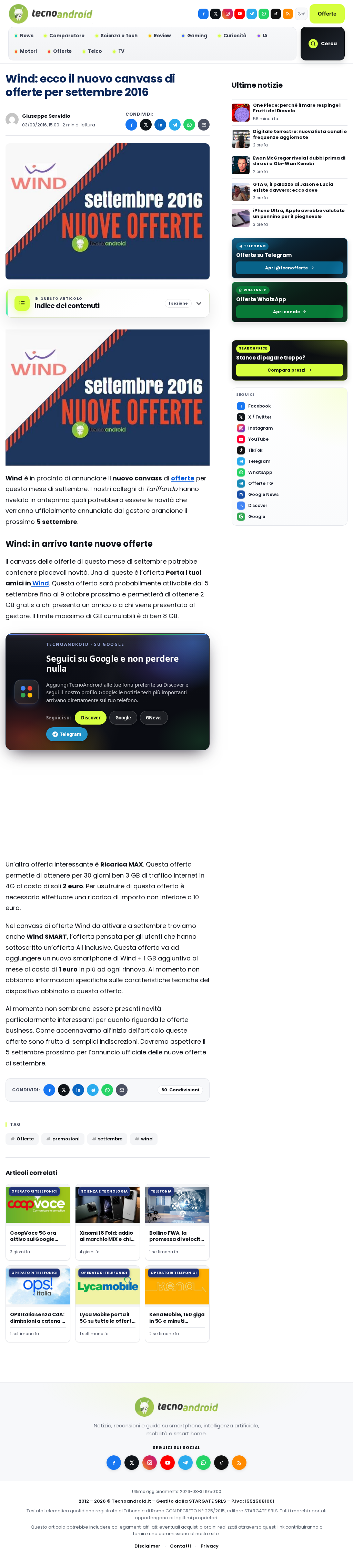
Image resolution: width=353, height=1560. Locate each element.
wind (146, 1139)
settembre (110, 1139)
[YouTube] (239, 14)
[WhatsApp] (189, 125)
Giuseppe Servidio (46, 116)
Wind (40, 583)
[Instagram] (227, 14)
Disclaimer (147, 1546)
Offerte (327, 13)
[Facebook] (203, 14)
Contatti (180, 1546)
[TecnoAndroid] (50, 13)
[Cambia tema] (301, 14)
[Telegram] (251, 14)
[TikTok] (276, 14)
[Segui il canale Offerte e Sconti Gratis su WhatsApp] (264, 14)
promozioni (66, 1139)
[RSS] (288, 14)
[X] (215, 14)
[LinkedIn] (160, 125)
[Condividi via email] (204, 125)
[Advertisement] (108, 810)
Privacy (210, 1546)
